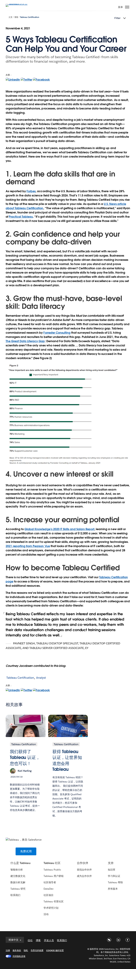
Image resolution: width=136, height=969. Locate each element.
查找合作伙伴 (84, 869)
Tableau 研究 (18, 888)
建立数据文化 (17, 876)
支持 (111, 863)
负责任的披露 (37, 950)
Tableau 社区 (52, 863)
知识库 (111, 869)
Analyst (41, 678)
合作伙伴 (82, 863)
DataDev (48, 888)
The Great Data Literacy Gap (25, 341)
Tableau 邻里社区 (54, 901)
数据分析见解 (17, 882)
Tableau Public (52, 869)
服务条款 (17, 950)
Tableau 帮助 (115, 882)
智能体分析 (16, 869)
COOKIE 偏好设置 (55, 950)
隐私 (26, 950)
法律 (8, 950)
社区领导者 (50, 882)
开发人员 (49, 940)
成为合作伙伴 (84, 876)
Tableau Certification (29, 17)
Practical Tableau (21, 217)
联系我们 (15, 895)
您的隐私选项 (19, 956)
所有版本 (113, 888)
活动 (46, 914)
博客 (16, 17)
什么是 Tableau (20, 863)
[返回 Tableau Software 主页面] (18, 4)
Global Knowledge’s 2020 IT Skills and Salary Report (59, 529)
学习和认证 (114, 876)
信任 (30, 940)
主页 (10, 17)
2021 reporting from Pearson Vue (28, 546)
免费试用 (26, 851)
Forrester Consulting (56, 333)
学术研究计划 (51, 907)
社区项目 (48, 895)
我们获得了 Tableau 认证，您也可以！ (25, 757)
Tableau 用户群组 (54, 876)
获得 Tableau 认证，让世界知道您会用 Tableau (67, 760)
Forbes (31, 191)
